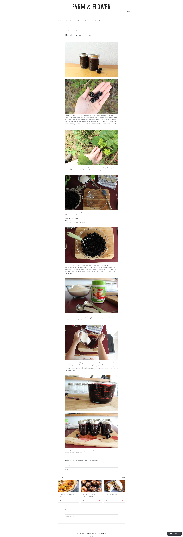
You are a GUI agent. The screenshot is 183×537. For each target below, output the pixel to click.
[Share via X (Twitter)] (69, 465)
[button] (129, 11)
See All (123, 477)
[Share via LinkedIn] (72, 465)
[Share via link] (76, 465)
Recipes (87, 21)
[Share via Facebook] (65, 465)
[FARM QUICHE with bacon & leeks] (68, 486)
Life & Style (79, 21)
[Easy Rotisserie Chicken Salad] (114, 486)
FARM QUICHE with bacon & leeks (67, 495)
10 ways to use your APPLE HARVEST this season (90, 495)
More (112, 21)
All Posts (60, 21)
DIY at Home (69, 21)
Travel (94, 21)
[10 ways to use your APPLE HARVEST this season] (91, 486)
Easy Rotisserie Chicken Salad (113, 494)
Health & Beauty (103, 21)
